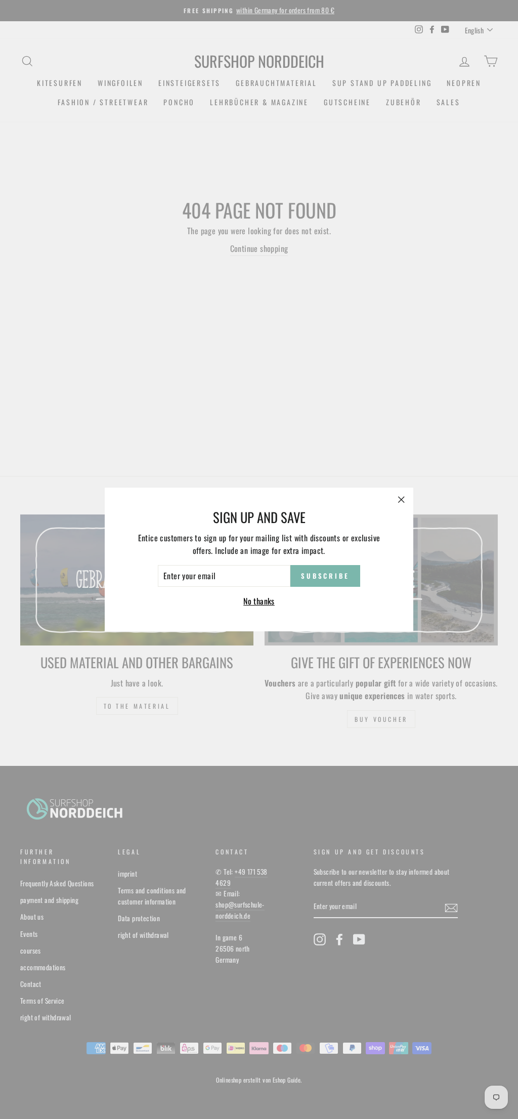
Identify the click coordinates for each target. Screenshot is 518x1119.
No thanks (259, 601)
